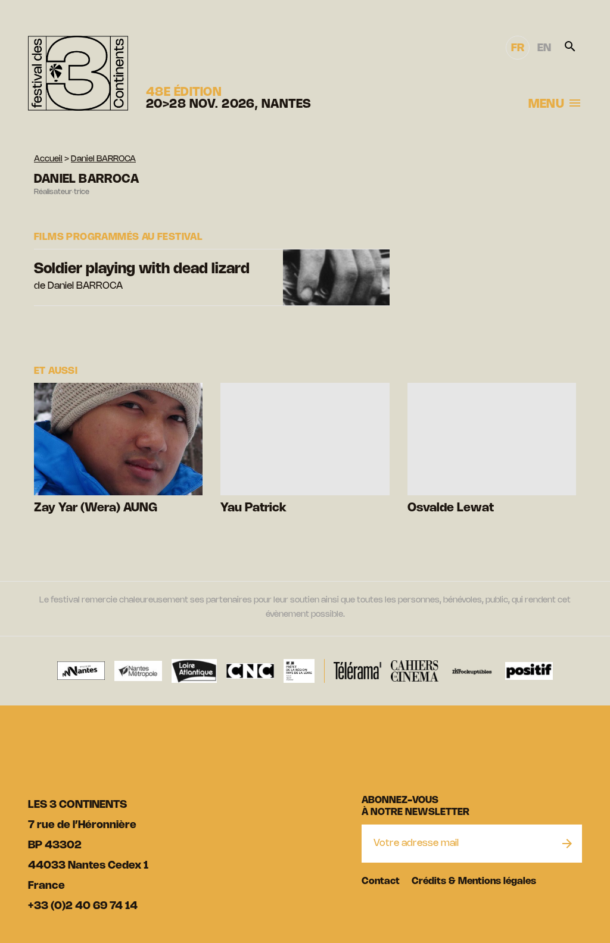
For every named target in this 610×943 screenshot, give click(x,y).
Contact (381, 881)
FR (517, 48)
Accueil (48, 159)
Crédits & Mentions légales (474, 881)
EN (544, 48)
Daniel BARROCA (103, 159)
